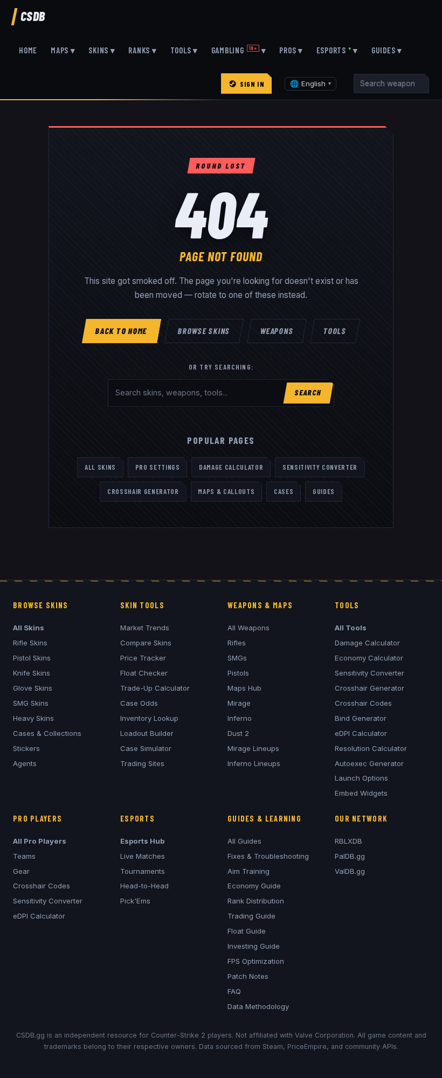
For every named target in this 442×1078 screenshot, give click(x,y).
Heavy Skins (33, 718)
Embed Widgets (361, 793)
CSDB (32, 16)
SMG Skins (31, 703)
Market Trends (144, 627)
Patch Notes (247, 976)
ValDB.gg (350, 871)
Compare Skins (145, 642)
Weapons (276, 331)
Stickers (26, 748)
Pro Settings (157, 467)
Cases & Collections (47, 733)
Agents (25, 763)
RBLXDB (348, 841)
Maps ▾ (63, 50)
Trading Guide (251, 916)
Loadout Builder (147, 733)
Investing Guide (253, 946)
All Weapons (248, 627)
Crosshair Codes (363, 703)
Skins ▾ (101, 50)
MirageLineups (253, 748)
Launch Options (361, 778)
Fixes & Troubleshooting (268, 856)
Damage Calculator (231, 467)
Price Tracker (143, 657)
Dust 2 (238, 733)
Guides (324, 491)
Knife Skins (31, 673)
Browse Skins (204, 331)
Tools (334, 331)
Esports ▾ (337, 50)
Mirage (239, 703)
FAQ (234, 991)
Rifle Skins (30, 642)
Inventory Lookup (149, 718)
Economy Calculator (369, 657)
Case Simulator (145, 748)
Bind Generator (360, 718)
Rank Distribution (255, 900)
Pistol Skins (32, 657)
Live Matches (142, 856)
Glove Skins (32, 688)
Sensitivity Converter (319, 467)
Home (28, 50)
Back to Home (122, 331)
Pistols (238, 673)
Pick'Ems (135, 900)
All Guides (244, 841)
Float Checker (144, 673)
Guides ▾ (386, 50)
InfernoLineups (253, 763)
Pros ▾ (291, 50)
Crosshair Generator (143, 491)
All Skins (100, 467)
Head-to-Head (144, 885)
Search (308, 392)
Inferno (239, 718)
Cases (283, 491)
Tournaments (142, 871)
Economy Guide (254, 885)
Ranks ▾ (142, 50)
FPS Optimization (255, 961)
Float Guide (246, 931)
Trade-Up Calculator (155, 688)
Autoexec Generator (369, 763)
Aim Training (248, 871)
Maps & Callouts (226, 491)
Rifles (236, 642)
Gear (21, 871)
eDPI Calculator (361, 733)
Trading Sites (142, 763)
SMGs (237, 657)
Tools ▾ (184, 50)
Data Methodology (258, 1006)
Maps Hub (244, 688)
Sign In (252, 83)
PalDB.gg (350, 856)
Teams (24, 856)
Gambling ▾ (238, 50)
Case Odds (139, 703)
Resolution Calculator (371, 748)
